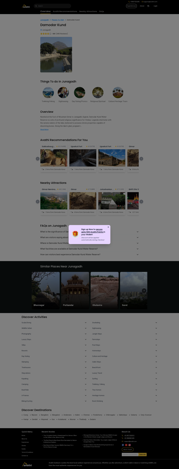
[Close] (108, 227)
